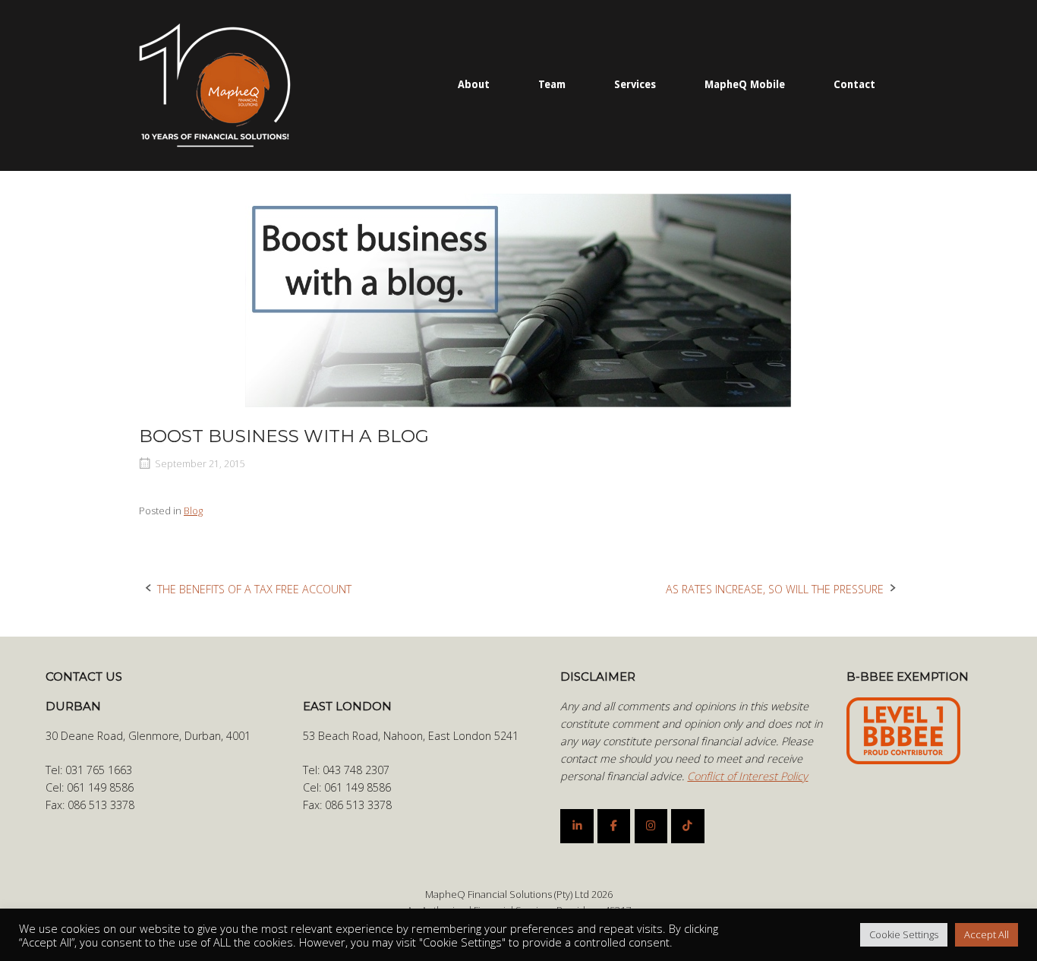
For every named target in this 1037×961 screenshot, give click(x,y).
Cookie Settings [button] (903, 934)
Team (552, 84)
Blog (193, 510)
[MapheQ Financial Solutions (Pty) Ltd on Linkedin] (576, 826)
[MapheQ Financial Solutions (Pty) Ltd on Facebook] (613, 826)
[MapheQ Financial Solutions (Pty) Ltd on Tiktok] (687, 826)
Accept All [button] (986, 934)
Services (635, 84)
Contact (854, 84)
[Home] (215, 84)
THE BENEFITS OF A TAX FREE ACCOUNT (254, 589)
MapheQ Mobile (744, 84)
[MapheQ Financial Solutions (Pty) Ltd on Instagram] (651, 826)
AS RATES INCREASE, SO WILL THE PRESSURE (775, 589)
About (474, 84)
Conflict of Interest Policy (747, 776)
